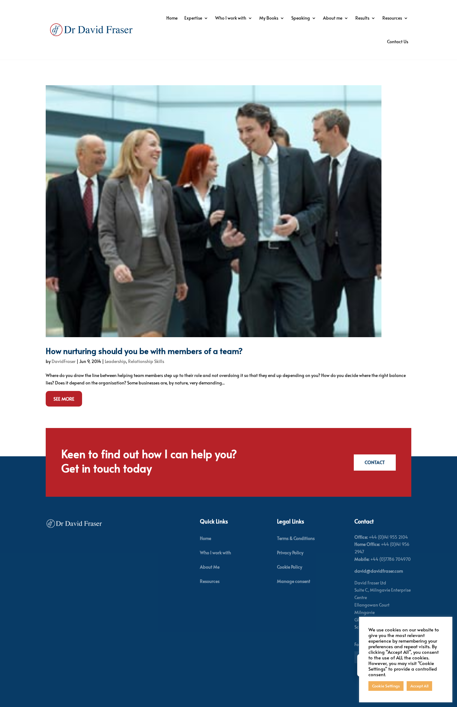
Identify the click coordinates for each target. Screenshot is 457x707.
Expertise (193, 18)
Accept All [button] (419, 686)
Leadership (115, 361)
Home (172, 18)
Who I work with (230, 18)
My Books (268, 18)
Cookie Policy (289, 567)
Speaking (300, 18)
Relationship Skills (146, 361)
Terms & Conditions (296, 538)
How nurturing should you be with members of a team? (144, 350)
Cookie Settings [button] (386, 686)
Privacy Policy (290, 553)
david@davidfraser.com (378, 571)
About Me (209, 567)
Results (362, 18)
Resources (392, 18)
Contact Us (397, 41)
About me (332, 18)
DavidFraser (64, 361)
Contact (375, 462)
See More (63, 398)
